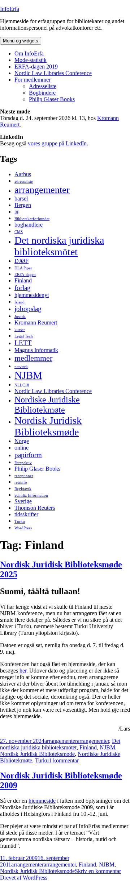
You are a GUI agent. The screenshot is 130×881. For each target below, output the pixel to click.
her (23, 670)
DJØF (21, 261)
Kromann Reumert (35, 322)
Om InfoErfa (29, 53)
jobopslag (28, 309)
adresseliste (23, 181)
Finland (23, 280)
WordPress (23, 528)
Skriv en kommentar (98, 871)
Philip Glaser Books (52, 99)
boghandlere (28, 225)
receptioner (23, 476)
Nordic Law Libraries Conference (53, 73)
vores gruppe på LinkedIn (57, 143)
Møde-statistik (30, 60)
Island (19, 302)
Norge (21, 441)
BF (16, 212)
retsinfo (20, 482)
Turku (19, 522)
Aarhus (22, 174)
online (21, 447)
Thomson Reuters (34, 508)
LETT (23, 343)
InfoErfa (9, 9)
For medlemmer (32, 79)
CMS (18, 232)
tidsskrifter (26, 514)
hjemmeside (42, 801)
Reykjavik (22, 489)
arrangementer (42, 189)
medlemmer (33, 358)
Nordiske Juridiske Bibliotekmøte (47, 404)
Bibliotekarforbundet (31, 219)
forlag (22, 287)
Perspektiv (23, 463)
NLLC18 (21, 385)
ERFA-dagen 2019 (36, 66)
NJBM (28, 375)
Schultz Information (31, 495)
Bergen (22, 205)
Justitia (20, 317)
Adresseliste (42, 86)
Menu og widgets (20, 41)
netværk (21, 367)
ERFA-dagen (25, 275)
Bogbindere (42, 93)
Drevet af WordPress (23, 877)
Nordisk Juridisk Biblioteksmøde (48, 426)
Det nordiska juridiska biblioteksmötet (59, 246)
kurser (19, 330)
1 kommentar (64, 760)
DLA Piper (23, 268)
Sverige (23, 501)
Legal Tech (23, 336)
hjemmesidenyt (31, 295)
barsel (21, 198)
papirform (28, 455)
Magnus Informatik (36, 350)
